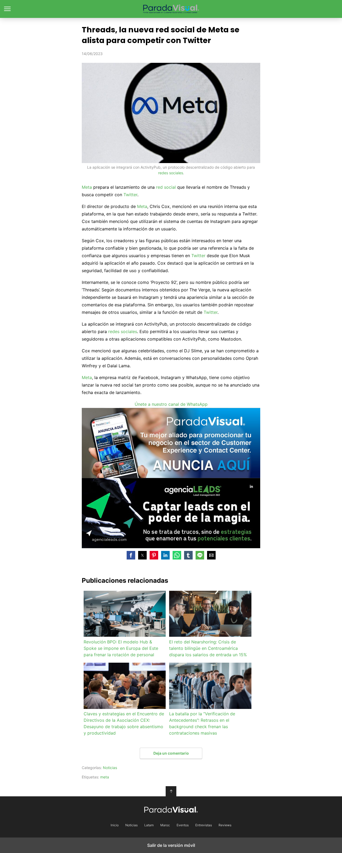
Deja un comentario (171, 753)
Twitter (130, 194)
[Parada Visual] (171, 809)
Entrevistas (203, 825)
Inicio (115, 825)
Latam (149, 825)
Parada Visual (171, 9)
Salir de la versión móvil (171, 845)
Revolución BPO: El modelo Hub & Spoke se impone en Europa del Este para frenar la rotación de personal (121, 648)
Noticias (110, 767)
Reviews (225, 825)
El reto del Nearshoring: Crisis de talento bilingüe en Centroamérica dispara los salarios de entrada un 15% (208, 648)
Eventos (183, 825)
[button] (131, 555)
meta (104, 777)
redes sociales (170, 173)
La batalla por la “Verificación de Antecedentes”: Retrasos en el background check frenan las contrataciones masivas (202, 723)
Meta (87, 187)
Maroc (165, 825)
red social (166, 187)
